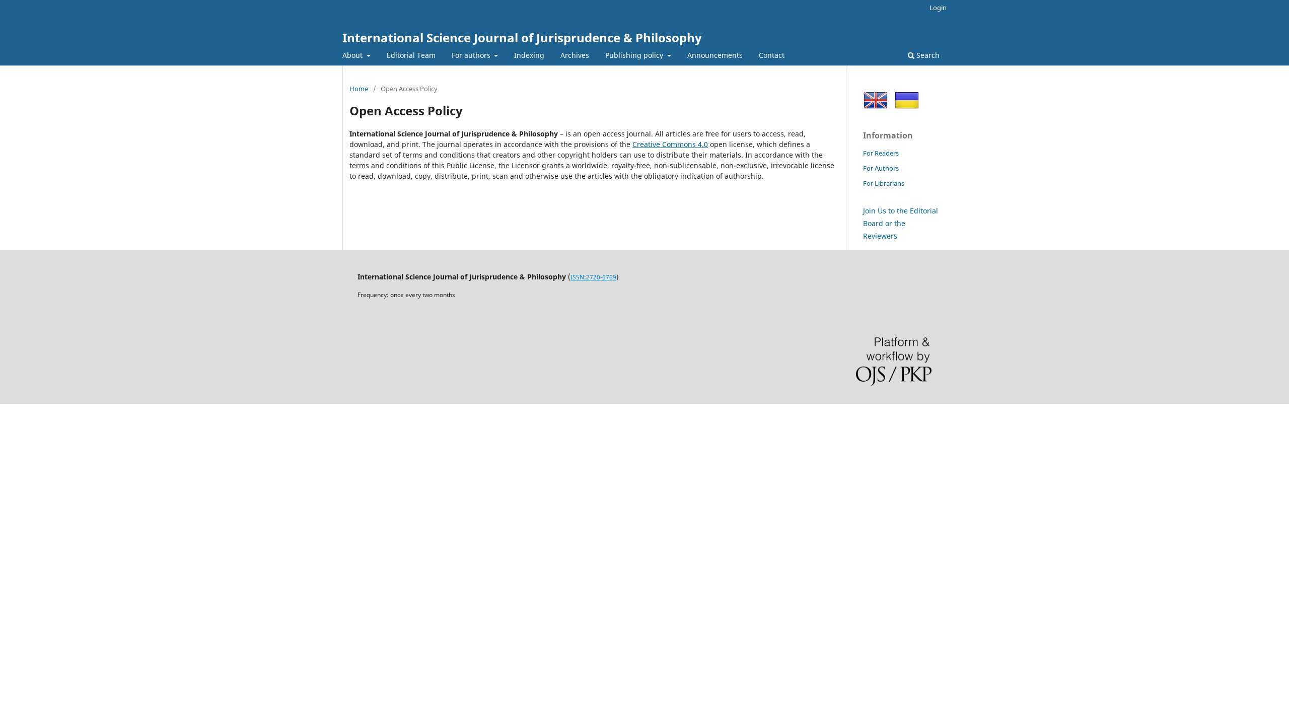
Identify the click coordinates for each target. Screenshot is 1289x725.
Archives (574, 55)
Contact (771, 55)
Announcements (715, 55)
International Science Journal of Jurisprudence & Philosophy (522, 37)
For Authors (881, 168)
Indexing (529, 55)
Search (927, 55)
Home (358, 88)
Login (938, 7)
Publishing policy (635, 55)
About (353, 55)
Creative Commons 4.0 (670, 144)
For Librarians (883, 183)
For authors (472, 55)
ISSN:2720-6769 (593, 277)
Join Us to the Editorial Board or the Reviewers (900, 223)
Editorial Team (411, 55)
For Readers (881, 153)
